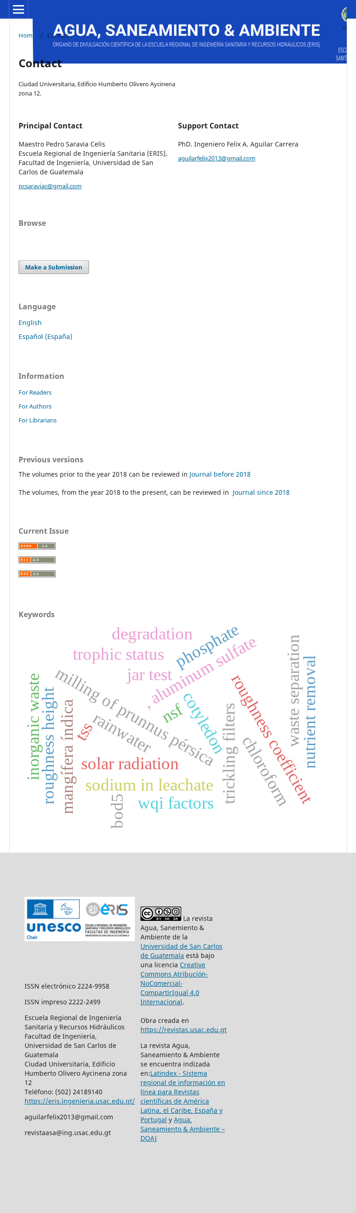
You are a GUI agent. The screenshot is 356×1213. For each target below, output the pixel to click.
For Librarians (38, 420)
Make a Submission (54, 267)
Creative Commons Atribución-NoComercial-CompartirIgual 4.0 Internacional (174, 983)
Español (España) (45, 336)
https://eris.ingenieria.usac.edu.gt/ (80, 1101)
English (30, 322)
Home (27, 35)
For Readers (35, 392)
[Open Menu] (18, 9)
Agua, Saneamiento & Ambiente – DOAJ (182, 1129)
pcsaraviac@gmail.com (50, 186)
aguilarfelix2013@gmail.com (216, 158)
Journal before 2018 (220, 474)
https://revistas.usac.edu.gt (183, 1029)
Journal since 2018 (260, 492)
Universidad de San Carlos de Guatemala (181, 951)
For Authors (35, 406)
